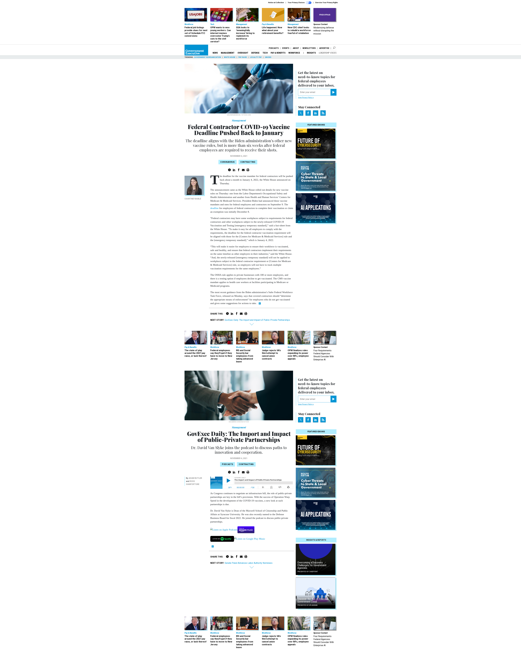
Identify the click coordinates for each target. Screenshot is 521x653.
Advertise (324, 48)
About (296, 48)
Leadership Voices (327, 53)
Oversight (243, 53)
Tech (265, 53)
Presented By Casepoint (307, 572)
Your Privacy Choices (296, 3)
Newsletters (309, 48)
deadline (214, 208)
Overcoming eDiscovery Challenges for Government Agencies (311, 565)
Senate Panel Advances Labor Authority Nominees (248, 563)
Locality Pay (256, 57)
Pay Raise (242, 57)
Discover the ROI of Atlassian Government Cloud (312, 600)
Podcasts (274, 48)
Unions (268, 57)
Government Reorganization (207, 57)
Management (227, 53)
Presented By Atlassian (307, 605)
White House (229, 57)
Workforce (294, 53)
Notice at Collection (276, 3)
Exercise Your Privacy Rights (326, 3)
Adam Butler (195, 478)
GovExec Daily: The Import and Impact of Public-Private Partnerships (257, 320)
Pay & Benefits (278, 53)
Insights (311, 53)
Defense (255, 53)
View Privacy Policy (305, 97)
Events (285, 48)
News (215, 53)
